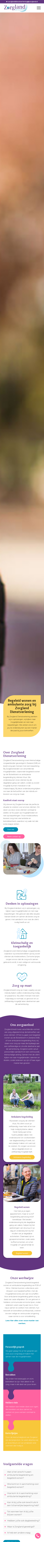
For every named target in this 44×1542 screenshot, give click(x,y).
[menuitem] (38, 7)
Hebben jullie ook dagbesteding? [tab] (23, 1520)
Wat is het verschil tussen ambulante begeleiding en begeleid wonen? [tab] (20, 1475)
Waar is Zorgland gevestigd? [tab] (21, 1527)
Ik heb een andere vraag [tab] (18, 1533)
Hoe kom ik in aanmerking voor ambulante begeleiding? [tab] (22, 1494)
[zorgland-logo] (18, 7)
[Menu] (38, 7)
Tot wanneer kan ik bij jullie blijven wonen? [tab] (20, 1513)
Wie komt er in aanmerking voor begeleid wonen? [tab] (23, 1485)
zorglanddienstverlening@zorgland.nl (23, 2)
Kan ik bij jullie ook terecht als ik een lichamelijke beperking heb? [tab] (23, 1504)
